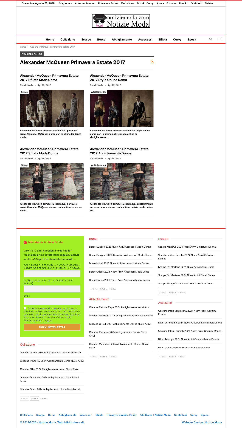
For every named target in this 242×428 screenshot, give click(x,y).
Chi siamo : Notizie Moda (155, 414)
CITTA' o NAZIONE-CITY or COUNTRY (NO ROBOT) (48, 282)
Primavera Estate (108, 3)
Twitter (209, 3)
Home (50, 39)
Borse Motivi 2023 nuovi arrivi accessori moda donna (119, 263)
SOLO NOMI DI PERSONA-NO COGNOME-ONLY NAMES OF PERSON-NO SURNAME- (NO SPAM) (52, 267)
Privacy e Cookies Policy (122, 414)
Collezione (67, 39)
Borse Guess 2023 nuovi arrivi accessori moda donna (119, 280)
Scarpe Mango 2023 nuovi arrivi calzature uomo (185, 283)
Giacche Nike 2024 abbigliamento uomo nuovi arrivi (49, 369)
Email (27, 295)
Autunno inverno (85, 3)
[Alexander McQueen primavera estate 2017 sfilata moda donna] (52, 181)
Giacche (171, 3)
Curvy (150, 3)
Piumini (183, 3)
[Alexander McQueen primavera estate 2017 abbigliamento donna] (122, 181)
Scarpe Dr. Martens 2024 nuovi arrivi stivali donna (186, 275)
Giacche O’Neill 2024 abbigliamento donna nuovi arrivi (120, 323)
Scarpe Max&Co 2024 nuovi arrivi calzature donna (187, 246)
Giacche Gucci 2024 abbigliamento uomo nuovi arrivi (50, 389)
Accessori (145, 39)
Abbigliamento (122, 39)
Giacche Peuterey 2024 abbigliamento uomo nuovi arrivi (52, 360)
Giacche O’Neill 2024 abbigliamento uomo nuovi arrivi (50, 352)
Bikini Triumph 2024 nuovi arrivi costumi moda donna (188, 339)
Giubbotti (196, 3)
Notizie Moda (213, 422)
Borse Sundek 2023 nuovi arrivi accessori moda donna (120, 246)
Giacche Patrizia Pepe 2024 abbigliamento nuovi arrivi (119, 307)
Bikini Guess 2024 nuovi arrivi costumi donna (184, 347)
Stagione (64, 3)
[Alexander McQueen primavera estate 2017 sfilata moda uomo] (52, 108)
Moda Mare (127, 3)
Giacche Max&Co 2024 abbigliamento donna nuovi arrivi (121, 315)
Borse (101, 39)
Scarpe (86, 39)
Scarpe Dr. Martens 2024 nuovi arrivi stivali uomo (186, 266)
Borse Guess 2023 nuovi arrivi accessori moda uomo (119, 271)
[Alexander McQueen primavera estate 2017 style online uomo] (122, 108)
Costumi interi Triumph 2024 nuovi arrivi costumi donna (189, 330)
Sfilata (162, 39)
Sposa (160, 3)
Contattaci (180, 414)
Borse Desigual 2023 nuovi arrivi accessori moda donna (120, 255)
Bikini (140, 3)
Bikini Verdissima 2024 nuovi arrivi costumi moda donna (190, 322)
